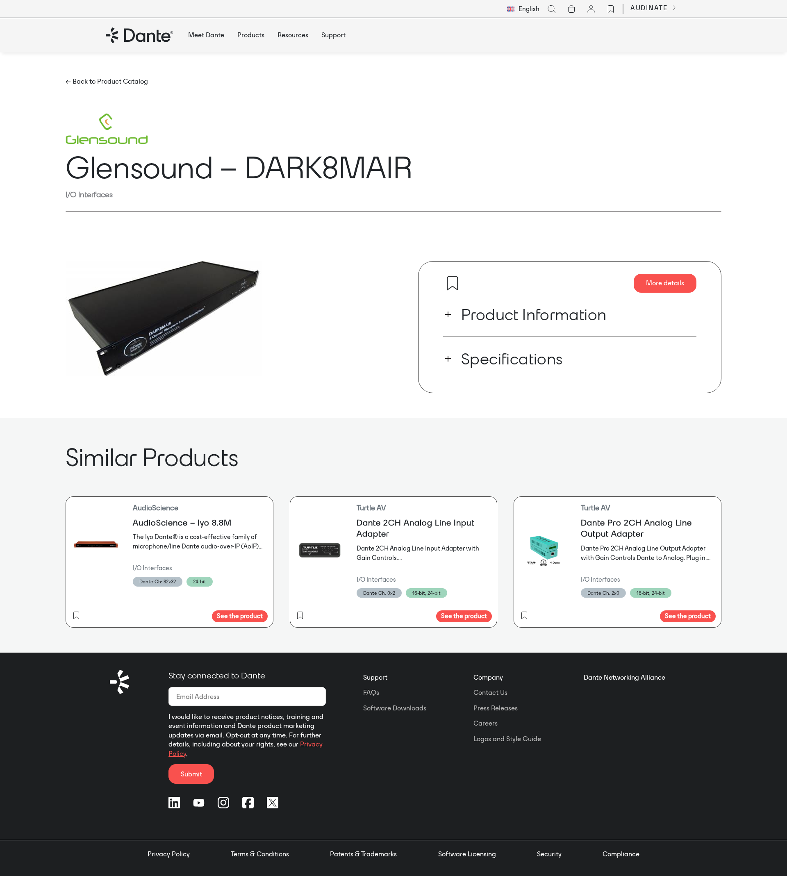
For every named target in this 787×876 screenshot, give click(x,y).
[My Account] (591, 9)
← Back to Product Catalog (107, 81)
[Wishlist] (611, 9)
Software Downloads (394, 708)
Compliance (621, 854)
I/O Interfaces (89, 194)
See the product (240, 616)
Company (488, 677)
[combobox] (523, 9)
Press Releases (495, 708)
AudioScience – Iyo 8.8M (182, 522)
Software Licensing (467, 854)
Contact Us (490, 692)
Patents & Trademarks (363, 854)
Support (375, 677)
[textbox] (523, 9)
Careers (485, 723)
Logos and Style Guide (507, 739)
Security (549, 854)
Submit (191, 774)
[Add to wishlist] (452, 283)
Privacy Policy (169, 854)
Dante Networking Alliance (624, 677)
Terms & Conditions (260, 854)
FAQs (371, 692)
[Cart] (571, 9)
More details (665, 283)
